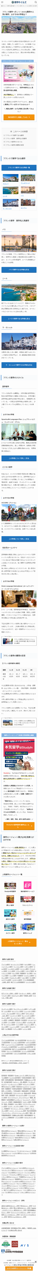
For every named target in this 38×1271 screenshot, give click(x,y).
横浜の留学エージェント (25, 1131)
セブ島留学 (8, 1029)
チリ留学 (32, 978)
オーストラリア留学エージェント (12, 1170)
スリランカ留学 (29, 975)
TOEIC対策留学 (27, 1078)
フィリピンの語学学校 (18, 1042)
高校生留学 (25, 1091)
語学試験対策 (9, 1080)
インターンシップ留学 (15, 1084)
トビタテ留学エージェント (20, 1153)
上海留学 (11, 1020)
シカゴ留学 (7, 1011)
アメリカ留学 (5, 964)
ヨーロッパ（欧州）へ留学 (27, 993)
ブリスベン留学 (21, 1022)
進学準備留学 (29, 1115)
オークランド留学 (9, 1024)
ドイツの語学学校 (7, 1053)
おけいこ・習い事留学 (20, 1082)
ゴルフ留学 (18, 1104)
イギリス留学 (28, 967)
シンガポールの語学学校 (25, 1047)
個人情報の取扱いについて (19, 1260)
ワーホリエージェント (24, 1151)
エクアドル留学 (6, 980)
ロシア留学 (15, 973)
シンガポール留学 (13, 969)
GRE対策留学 (27, 1089)
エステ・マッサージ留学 (15, 1106)
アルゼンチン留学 (15, 978)
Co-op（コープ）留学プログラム (25, 1075)
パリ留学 (28, 1018)
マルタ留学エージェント (15, 1172)
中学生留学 (17, 1091)
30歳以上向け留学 (17, 1115)
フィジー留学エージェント (9, 1186)
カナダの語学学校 (20, 1040)
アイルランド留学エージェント (19, 1174)
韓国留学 (23, 973)
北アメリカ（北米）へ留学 (9, 993)
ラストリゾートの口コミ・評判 (20, 1212)
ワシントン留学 (29, 1024)
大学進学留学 (8, 1082)
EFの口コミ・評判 (26, 1206)
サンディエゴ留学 (7, 1009)
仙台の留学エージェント (22, 1137)
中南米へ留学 (28, 996)
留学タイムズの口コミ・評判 (17, 1217)
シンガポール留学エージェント (22, 1181)
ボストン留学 (20, 1013)
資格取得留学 (17, 1102)
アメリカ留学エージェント (9, 1168)
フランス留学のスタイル (14, 142)
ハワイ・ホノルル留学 (8, 1013)
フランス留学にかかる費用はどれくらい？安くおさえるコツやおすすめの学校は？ (24, 722)
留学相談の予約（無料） (18, 1228)
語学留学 (4, 1075)
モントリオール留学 (28, 1016)
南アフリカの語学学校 (19, 1049)
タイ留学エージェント (12, 1192)
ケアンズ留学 (17, 1029)
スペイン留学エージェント (9, 1188)
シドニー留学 (27, 1029)
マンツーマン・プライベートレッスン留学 (15, 1113)
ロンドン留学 (5, 1018)
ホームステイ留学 (21, 1095)
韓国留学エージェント (22, 1179)
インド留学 (13, 975)
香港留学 (17, 1020)
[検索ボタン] (36, 2)
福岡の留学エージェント (24, 1133)
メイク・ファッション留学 (18, 1111)
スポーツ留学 (27, 1102)
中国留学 (20, 975)
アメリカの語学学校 (7, 1040)
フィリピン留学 (18, 967)
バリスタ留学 (19, 1117)
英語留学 (11, 1075)
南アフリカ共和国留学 (18, 982)
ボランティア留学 (28, 1084)
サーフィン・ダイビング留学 (20, 1108)
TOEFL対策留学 (17, 1089)
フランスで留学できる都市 (15, 135)
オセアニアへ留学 (17, 996)
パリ (22, 195)
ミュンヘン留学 (14, 1027)
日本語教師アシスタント (14, 1100)
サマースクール (18, 1093)
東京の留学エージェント (9, 1131)
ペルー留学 (25, 978)
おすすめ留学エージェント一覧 (18, 1268)
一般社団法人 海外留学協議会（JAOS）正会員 (14, 1063)
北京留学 (24, 1020)
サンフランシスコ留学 (20, 1009)
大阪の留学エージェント (24, 1135)
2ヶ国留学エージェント (8, 1151)
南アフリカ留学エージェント (13, 1190)
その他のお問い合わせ (15, 1230)
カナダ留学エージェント (26, 1168)
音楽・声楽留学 (9, 1104)
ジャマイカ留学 (31, 982)
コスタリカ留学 (17, 980)
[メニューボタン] (2, 2)
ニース (5, 196)
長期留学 (8, 1089)
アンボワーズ (25, 183)
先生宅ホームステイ (22, 1086)
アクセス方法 (31, 1262)
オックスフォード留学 (18, 1018)
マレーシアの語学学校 (14, 1051)
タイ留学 (29, 973)
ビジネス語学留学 (15, 1078)
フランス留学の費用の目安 (15, 145)
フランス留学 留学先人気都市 (16, 138)
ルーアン (24, 208)
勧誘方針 (29, 1260)
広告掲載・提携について (10, 1262)
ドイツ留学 (11, 971)
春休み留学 (27, 1093)
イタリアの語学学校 (20, 1053)
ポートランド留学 (17, 1011)
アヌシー (6, 184)
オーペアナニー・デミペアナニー (18, 1097)
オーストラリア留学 (17, 964)
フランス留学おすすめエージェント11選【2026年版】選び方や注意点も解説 (24, 641)
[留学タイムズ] (19, 2)
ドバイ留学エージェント (26, 1186)
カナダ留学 (27, 964)
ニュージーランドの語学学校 (14, 1044)
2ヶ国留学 (5, 1078)
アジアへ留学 (6, 996)
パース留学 (11, 1022)
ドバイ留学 (19, 1024)
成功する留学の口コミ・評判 (10, 1206)
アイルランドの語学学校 (9, 1047)
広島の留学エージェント (21, 1140)
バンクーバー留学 (15, 1016)
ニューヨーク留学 (29, 1011)
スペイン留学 (24, 969)
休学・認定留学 (10, 1095)
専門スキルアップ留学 (8, 1086)
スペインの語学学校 (28, 1051)
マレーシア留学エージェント (25, 1183)
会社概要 (9, 1260)
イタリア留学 (30, 971)
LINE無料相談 (5, 1228)
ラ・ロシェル (7, 208)
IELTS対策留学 (31, 1111)
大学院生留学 (8, 1093)
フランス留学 (20, 971)
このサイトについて (22, 1262)
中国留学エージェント (26, 1177)
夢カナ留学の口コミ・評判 (22, 1208)
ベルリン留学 (24, 1027)
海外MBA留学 (19, 1080)
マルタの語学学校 (30, 1044)
